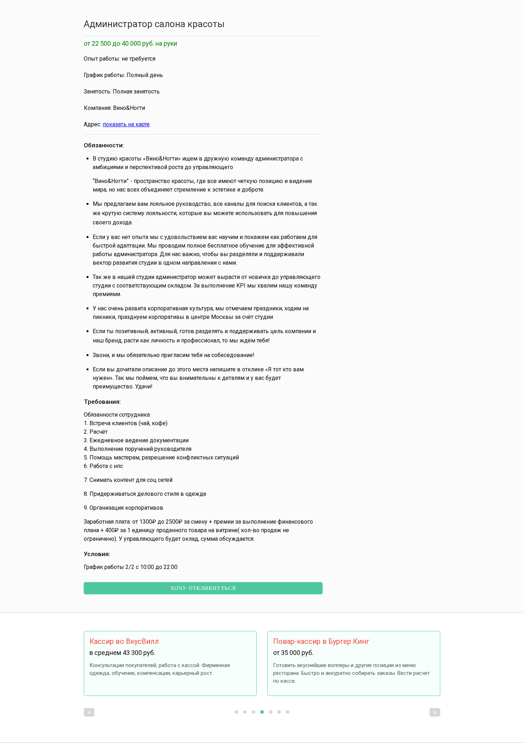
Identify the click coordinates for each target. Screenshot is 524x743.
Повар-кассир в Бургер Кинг (321, 641)
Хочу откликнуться (203, 588)
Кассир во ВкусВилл (124, 641)
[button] (236, 712)
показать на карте (126, 124)
